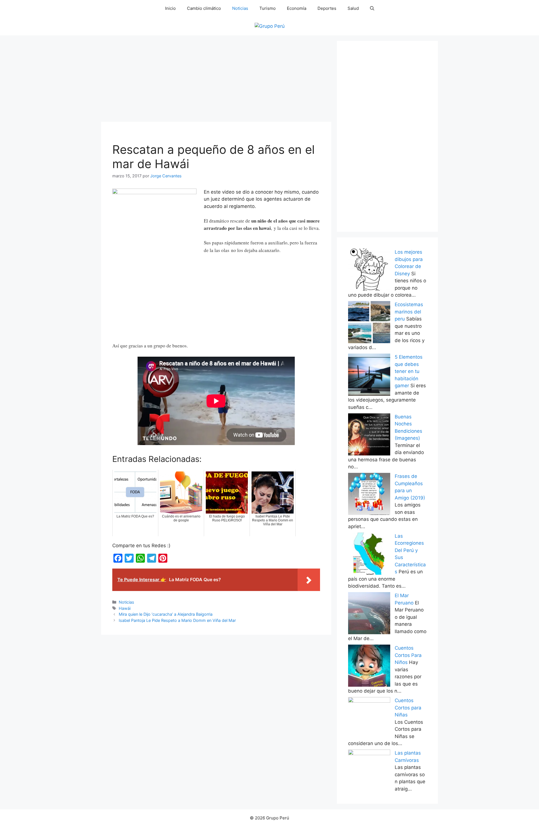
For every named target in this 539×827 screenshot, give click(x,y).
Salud (353, 8)
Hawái (125, 608)
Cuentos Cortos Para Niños (408, 655)
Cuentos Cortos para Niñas (408, 708)
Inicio (170, 8)
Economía (296, 8)
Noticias (240, 8)
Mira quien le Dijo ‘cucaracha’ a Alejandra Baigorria (166, 614)
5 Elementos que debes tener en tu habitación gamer (408, 371)
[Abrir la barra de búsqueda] (372, 8)
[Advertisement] (216, 80)
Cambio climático (204, 8)
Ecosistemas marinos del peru (409, 312)
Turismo (267, 8)
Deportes (327, 8)
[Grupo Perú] (270, 26)
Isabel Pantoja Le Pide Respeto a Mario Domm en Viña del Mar (177, 620)
